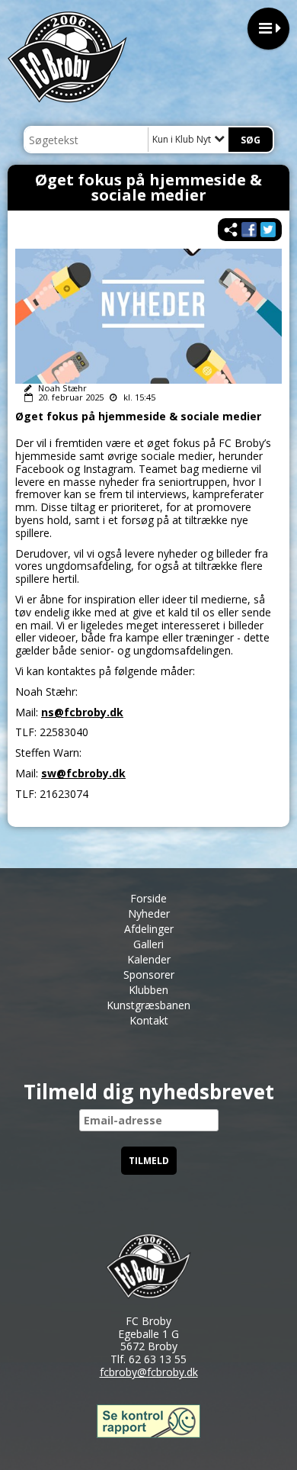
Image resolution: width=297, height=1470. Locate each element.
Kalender (149, 959)
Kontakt (148, 1020)
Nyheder (149, 913)
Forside (148, 898)
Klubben (148, 990)
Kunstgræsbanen (148, 1005)
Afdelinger (149, 929)
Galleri (148, 944)
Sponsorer (148, 974)
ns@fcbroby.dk (82, 712)
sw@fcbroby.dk (83, 773)
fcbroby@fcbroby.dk (149, 1372)
